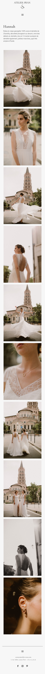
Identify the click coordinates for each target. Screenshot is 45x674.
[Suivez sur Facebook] (18, 666)
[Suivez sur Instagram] (22, 666)
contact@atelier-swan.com (23, 657)
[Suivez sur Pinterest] (27, 666)
